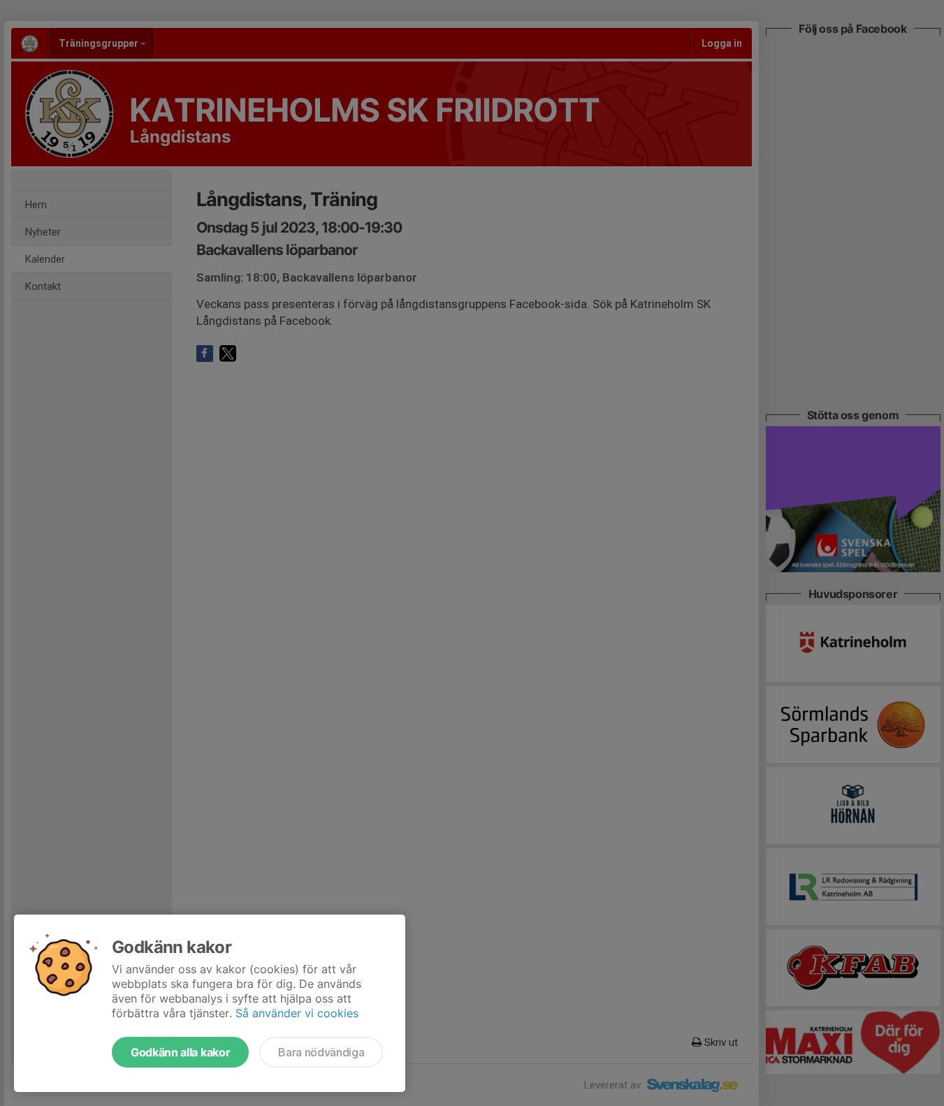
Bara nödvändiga (321, 1052)
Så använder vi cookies (296, 1013)
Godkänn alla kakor (180, 1052)
